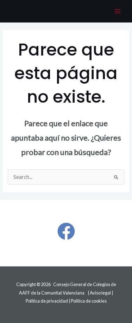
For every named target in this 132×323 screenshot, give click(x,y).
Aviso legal (100, 293)
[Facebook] (66, 231)
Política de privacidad (47, 301)
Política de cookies (89, 301)
